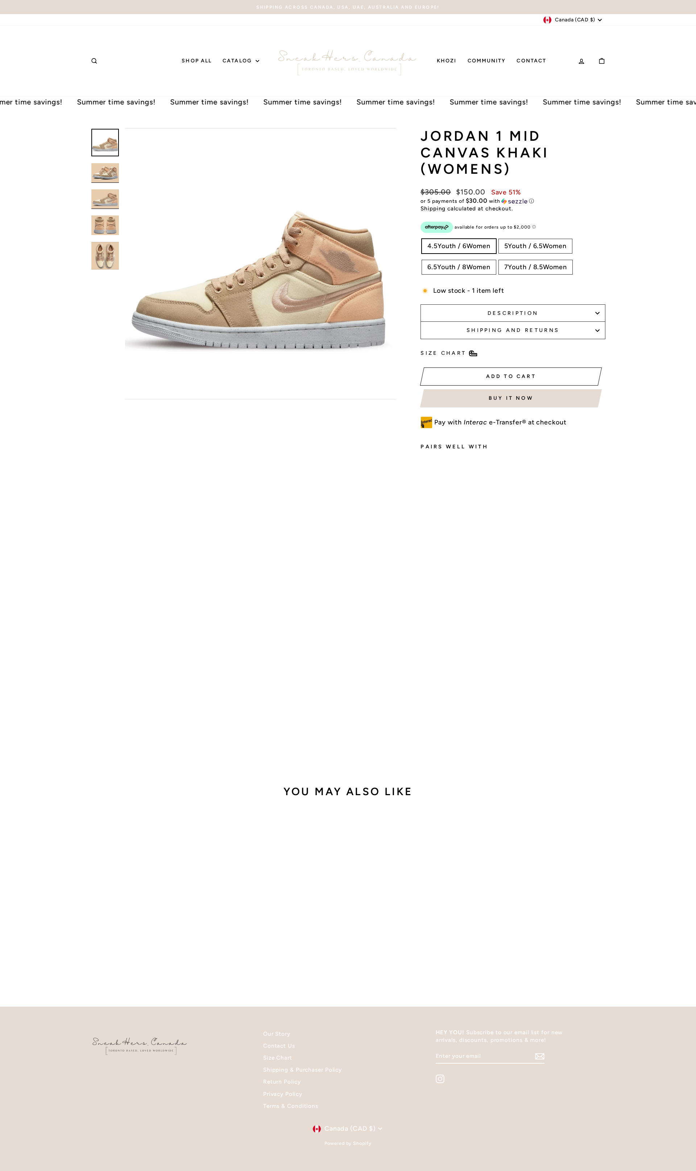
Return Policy (282, 1081)
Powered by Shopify (347, 1143)
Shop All (197, 61)
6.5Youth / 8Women (458, 267)
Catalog (238, 61)
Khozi (447, 61)
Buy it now (511, 398)
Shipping (433, 208)
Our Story (276, 1033)
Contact (531, 61)
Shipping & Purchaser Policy (302, 1069)
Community (487, 61)
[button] (512, 201)
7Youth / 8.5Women (535, 267)
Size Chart (277, 1057)
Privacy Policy (282, 1093)
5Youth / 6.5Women (535, 246)
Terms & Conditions (290, 1105)
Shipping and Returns (513, 330)
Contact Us (279, 1045)
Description (513, 313)
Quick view (152, 930)
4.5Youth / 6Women (458, 246)
